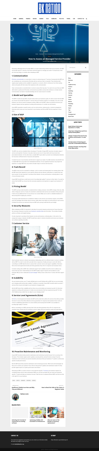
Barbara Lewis (47, 61)
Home (14, 18)
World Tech (71, 116)
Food (69, 88)
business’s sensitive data (37, 211)
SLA (14, 299)
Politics (61, 18)
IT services (45, 370)
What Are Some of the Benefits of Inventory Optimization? (53, 421)
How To (18, 380)
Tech (47, 18)
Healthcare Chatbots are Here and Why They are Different (23, 388)
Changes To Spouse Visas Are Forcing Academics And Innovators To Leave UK (77, 137)
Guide (14, 380)
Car (74, 18)
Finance (28, 18)
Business (49, 56)
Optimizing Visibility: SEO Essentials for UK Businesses (37, 421)
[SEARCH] (85, 67)
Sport (69, 108)
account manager (33, 272)
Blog (69, 78)
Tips (69, 110)
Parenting (70, 103)
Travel (68, 18)
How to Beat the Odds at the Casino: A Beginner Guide (53, 388)
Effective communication (18, 79)
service (33, 380)
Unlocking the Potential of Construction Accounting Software (19, 421)
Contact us (81, 18)
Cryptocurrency (72, 84)
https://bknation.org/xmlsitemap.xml (59, 439)
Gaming (41, 18)
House (69, 99)
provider (28, 380)
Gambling (54, 18)
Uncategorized (71, 114)
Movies (35, 18)
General (21, 18)
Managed (23, 380)
